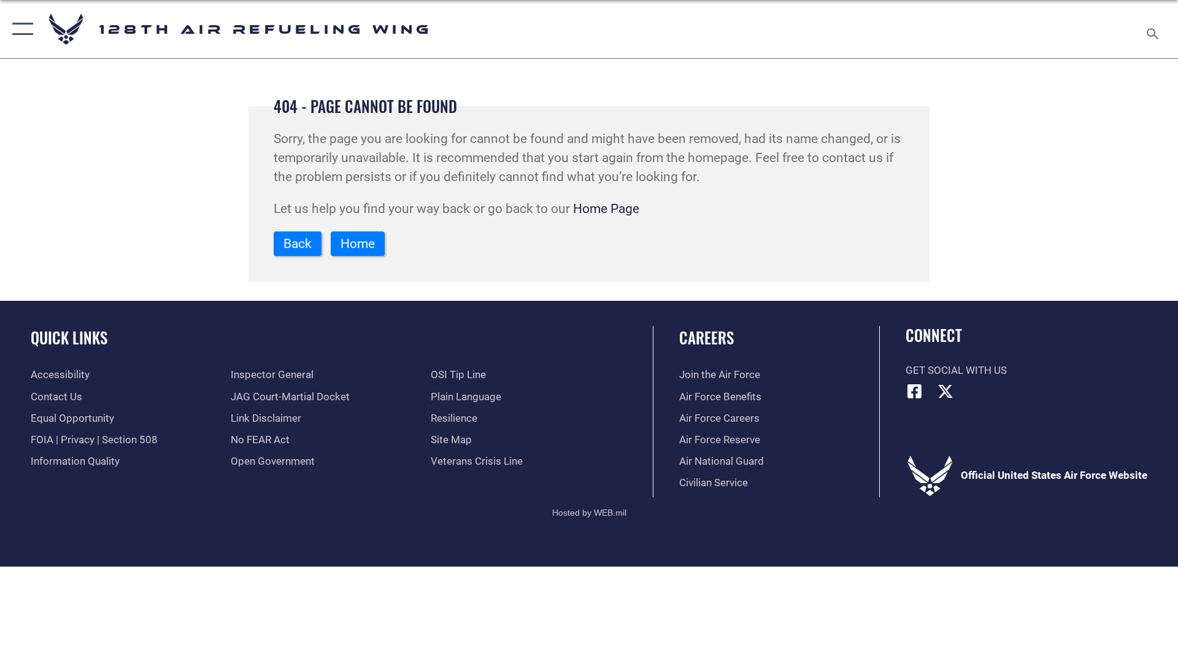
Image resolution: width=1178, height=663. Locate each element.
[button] (20, 29)
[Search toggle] (1153, 29)
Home (358, 243)
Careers (706, 337)
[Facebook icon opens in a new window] (915, 391)
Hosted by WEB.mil (589, 513)
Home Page (606, 208)
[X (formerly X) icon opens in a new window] (945, 391)
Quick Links (69, 337)
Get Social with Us (956, 370)
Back (297, 243)
